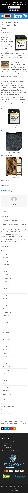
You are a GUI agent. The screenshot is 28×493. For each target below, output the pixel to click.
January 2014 (6, 356)
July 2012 (5, 373)
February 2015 (6, 339)
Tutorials (5, 410)
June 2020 (5, 274)
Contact (16, 490)
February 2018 (6, 302)
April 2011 (5, 384)
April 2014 (5, 349)
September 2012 (7, 370)
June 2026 (5, 254)
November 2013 (7, 360)
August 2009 (6, 390)
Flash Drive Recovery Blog (9, 32)
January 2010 (6, 387)
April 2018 (5, 298)
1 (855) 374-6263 (8, 448)
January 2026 (6, 268)
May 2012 (5, 377)
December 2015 (7, 329)
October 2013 (6, 363)
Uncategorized (7, 413)
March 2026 (6, 264)
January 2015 (6, 343)
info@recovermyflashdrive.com (12, 4)
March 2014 (6, 353)
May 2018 (5, 295)
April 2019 (5, 288)
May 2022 (5, 271)
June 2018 (5, 292)
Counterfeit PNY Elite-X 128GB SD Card (13, 220)
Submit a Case (15, 7)
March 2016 (6, 322)
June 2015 (5, 336)
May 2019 (5, 285)
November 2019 (7, 278)
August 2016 (6, 319)
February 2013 (6, 367)
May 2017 (5, 309)
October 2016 (6, 315)
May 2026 (5, 257)
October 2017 (6, 305)
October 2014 (6, 346)
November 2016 (7, 312)
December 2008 (7, 394)
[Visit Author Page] (14, 199)
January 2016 (6, 326)
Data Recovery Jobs (8, 403)
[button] (26, 16)
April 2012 (5, 380)
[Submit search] (25, 212)
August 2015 (6, 332)
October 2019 (6, 281)
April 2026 (5, 261)
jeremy (15, 31)
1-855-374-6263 (13, 2)
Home (11, 490)
